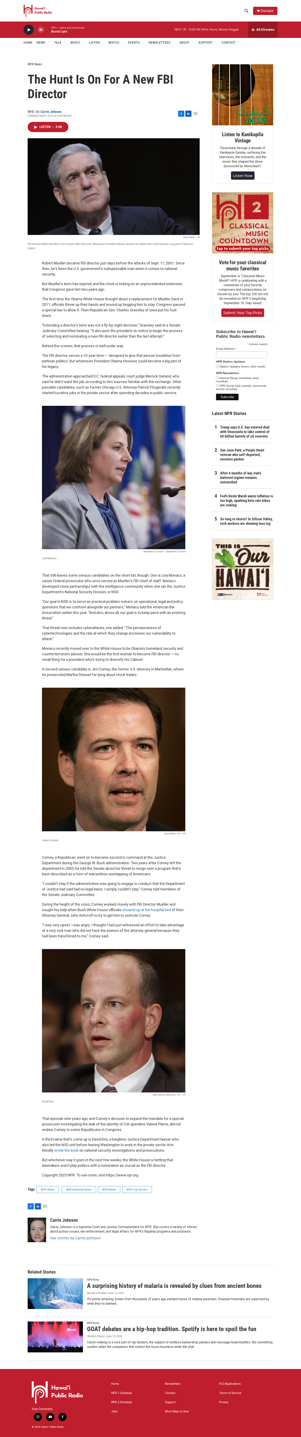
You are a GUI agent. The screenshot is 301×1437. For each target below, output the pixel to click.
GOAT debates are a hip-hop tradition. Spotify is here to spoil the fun (171, 1329)
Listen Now (242, 175)
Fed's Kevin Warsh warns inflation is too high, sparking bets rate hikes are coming (246, 500)
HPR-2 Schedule (121, 1402)
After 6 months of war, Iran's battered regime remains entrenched (240, 477)
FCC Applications (230, 1383)
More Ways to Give (177, 1411)
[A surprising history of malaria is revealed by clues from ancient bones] (55, 1293)
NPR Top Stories (137, 1189)
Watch (114, 42)
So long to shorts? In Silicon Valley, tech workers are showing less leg (246, 521)
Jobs (114, 1411)
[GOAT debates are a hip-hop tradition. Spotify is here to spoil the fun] (55, 1336)
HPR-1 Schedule (121, 1393)
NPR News (35, 64)
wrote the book (66, 1150)
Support (170, 1402)
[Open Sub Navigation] (48, 42)
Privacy (224, 1402)
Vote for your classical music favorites (242, 265)
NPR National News (79, 1189)
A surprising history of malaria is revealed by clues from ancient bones (174, 1285)
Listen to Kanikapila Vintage (242, 137)
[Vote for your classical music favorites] (242, 222)
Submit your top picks (242, 312)
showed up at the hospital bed (146, 910)
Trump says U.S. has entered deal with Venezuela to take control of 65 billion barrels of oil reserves (244, 431)
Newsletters (173, 1383)
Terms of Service (230, 1393)
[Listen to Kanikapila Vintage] (242, 94)
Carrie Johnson (51, 112)
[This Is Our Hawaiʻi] (242, 569)
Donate (267, 11)
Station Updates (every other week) (242, 366)
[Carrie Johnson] (37, 1230)
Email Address (226, 349)
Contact (170, 1393)
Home (28, 42)
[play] (28, 29)
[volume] (40, 29)
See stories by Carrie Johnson (75, 1237)
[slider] (47, 29)
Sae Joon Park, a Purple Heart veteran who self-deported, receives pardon (242, 454)
